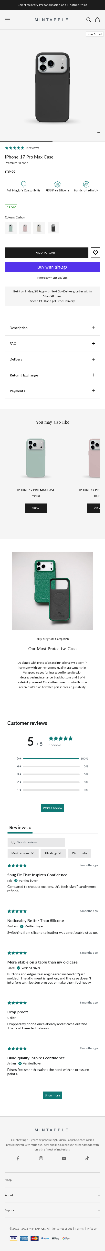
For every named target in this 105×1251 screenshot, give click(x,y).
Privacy (92, 1228)
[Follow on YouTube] (64, 1158)
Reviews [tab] (20, 827)
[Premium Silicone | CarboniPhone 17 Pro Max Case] (11, 228)
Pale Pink (98, 495)
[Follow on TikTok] (87, 1158)
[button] (52, 758)
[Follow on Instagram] (41, 1158)
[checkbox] (79, 853)
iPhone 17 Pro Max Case (36, 490)
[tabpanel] (52, 971)
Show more (52, 1095)
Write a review (52, 808)
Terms (79, 1228)
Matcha (36, 495)
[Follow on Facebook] (17, 1158)
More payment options (52, 277)
